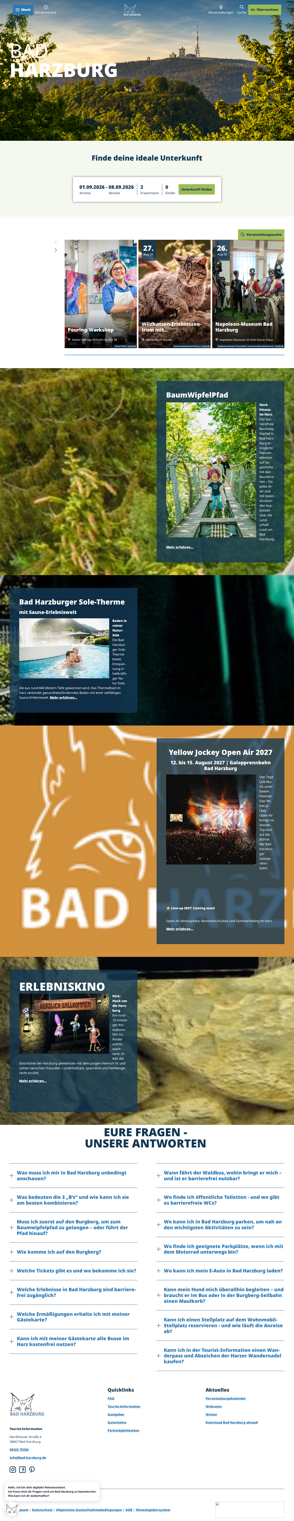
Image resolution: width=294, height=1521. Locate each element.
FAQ (111, 1398)
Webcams (214, 1406)
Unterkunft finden (196, 189)
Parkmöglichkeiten (123, 1430)
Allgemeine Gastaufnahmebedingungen (89, 1510)
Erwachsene (149, 193)
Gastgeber (116, 1414)
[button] (106, 189)
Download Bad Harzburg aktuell (232, 1422)
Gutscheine (117, 1422)
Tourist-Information (124, 1406)
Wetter (211, 1414)
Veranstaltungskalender (226, 1398)
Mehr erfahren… (180, 547)
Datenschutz (42, 1510)
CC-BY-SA (132, 346)
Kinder (170, 193)
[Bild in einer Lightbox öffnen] (211, 469)
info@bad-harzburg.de (28, 1457)
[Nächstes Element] (55, 250)
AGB (128, 1510)
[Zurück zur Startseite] (132, 9)
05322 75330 (19, 1449)
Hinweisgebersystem (153, 1510)
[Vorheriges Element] (55, 242)
